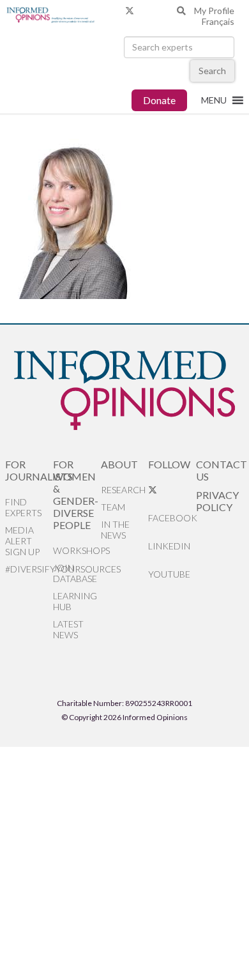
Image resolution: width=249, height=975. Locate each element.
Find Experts (23, 507)
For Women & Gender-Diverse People (75, 494)
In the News (115, 530)
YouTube (169, 574)
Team (113, 507)
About (119, 464)
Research (123, 489)
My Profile (214, 10)
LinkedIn (169, 546)
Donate (159, 100)
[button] (214, 100)
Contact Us (220, 470)
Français (218, 21)
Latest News (68, 629)
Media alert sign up (22, 541)
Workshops (77, 550)
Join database (75, 573)
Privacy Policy (217, 501)
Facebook (172, 517)
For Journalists (29, 470)
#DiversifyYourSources (29, 569)
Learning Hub (75, 601)
